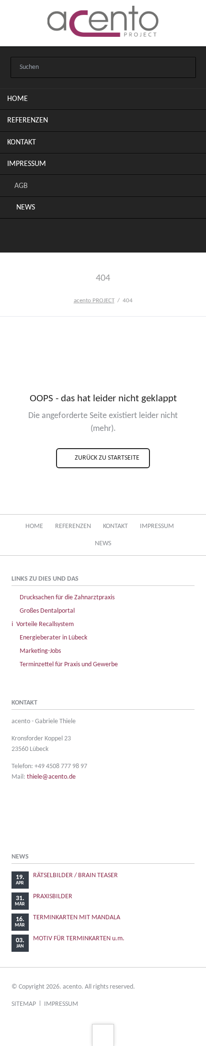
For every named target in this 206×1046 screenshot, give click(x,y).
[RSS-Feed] (151, 237)
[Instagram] (103, 237)
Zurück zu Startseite (106, 458)
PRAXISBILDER (52, 896)
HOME (17, 99)
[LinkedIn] (79, 237)
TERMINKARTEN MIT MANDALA (76, 917)
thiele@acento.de (51, 777)
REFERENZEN (27, 120)
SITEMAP (23, 1004)
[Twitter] (56, 237)
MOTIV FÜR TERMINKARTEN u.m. (79, 938)
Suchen (184, 67)
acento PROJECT (94, 300)
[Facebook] (127, 237)
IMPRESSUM (26, 164)
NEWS (25, 207)
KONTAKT (21, 142)
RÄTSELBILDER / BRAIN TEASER (75, 875)
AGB (21, 186)
